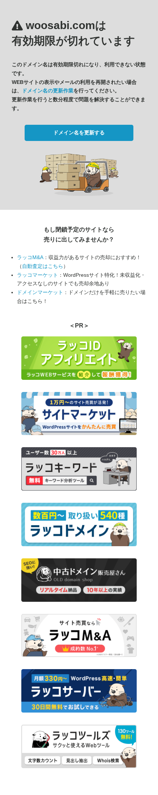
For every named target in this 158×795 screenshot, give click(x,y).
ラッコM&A (30, 257)
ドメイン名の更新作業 (47, 90)
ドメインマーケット (40, 292)
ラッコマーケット (37, 275)
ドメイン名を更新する (79, 132)
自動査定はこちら (42, 266)
